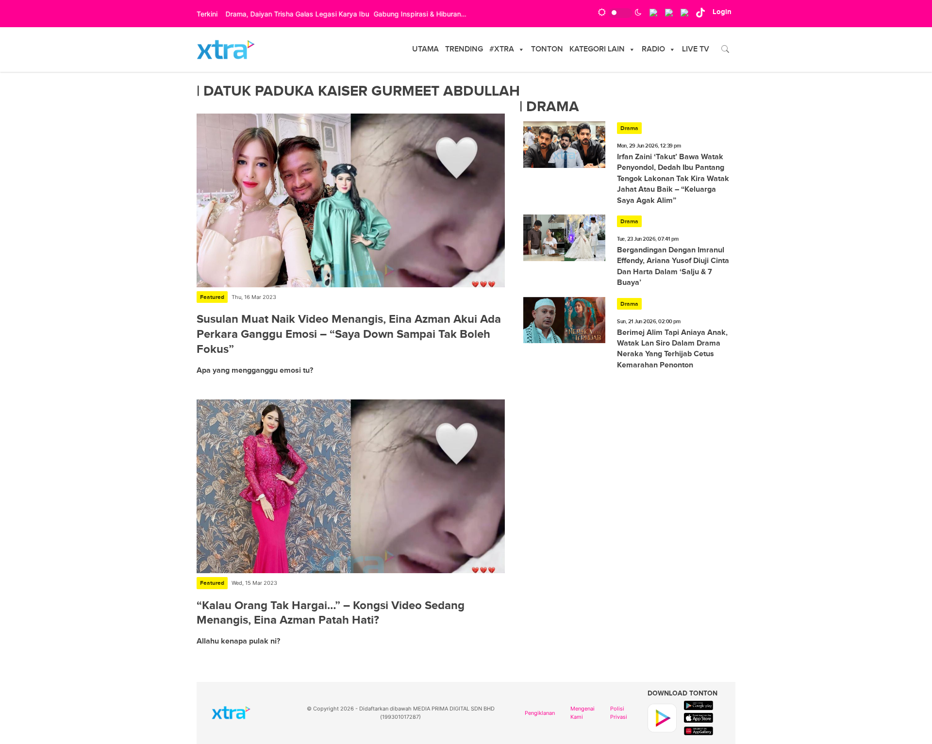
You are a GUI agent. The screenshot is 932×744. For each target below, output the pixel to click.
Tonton (547, 49)
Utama (425, 49)
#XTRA (501, 49)
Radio (653, 49)
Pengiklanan (540, 713)
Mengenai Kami (582, 712)
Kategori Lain (597, 49)
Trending (464, 49)
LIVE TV (695, 49)
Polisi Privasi (618, 712)
